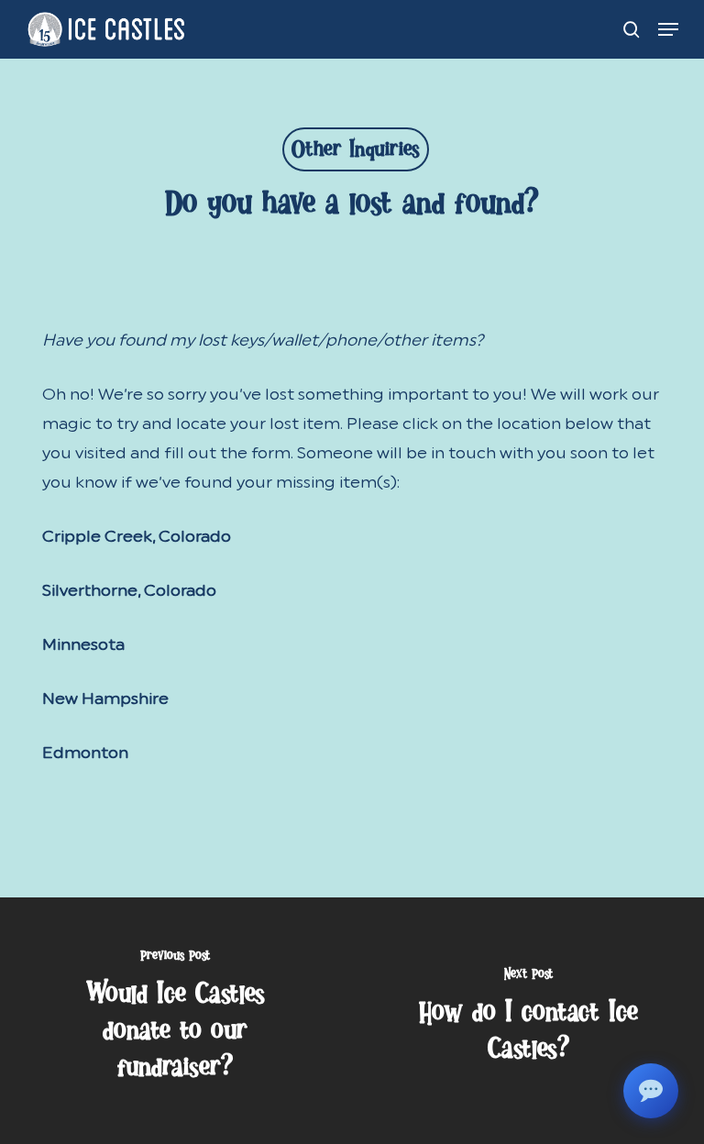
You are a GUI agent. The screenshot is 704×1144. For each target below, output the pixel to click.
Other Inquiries (356, 153)
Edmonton (85, 752)
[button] (668, 29)
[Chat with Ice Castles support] (650, 1090)
